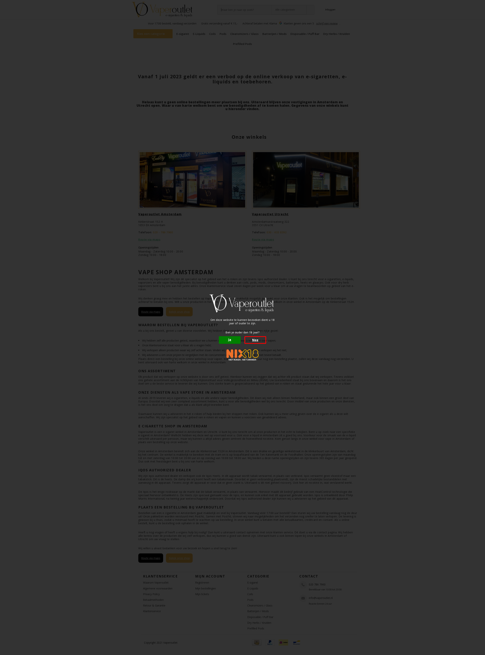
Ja (229, 340)
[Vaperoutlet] (242, 304)
